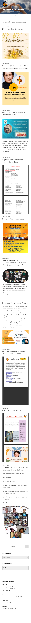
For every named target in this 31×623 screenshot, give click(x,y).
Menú (16, 16)
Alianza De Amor (13, 9)
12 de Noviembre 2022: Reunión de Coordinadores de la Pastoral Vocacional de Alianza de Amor (14, 262)
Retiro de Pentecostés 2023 (13, 219)
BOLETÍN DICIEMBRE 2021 (12, 411)
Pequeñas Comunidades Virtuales (15, 303)
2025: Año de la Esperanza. (12, 29)
